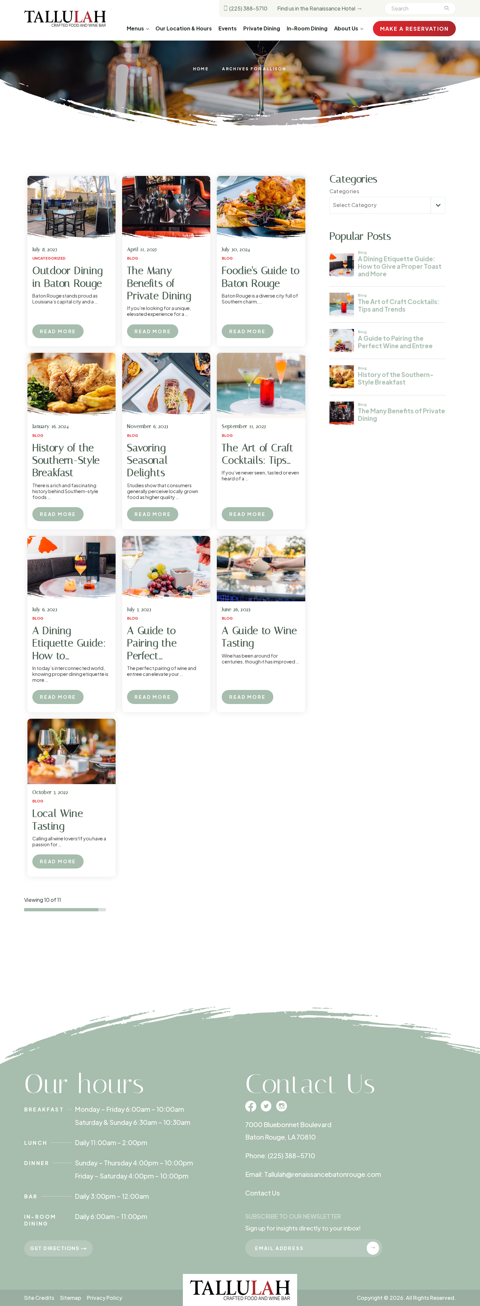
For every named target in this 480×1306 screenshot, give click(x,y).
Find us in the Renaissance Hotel (316, 8)
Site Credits (39, 1297)
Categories (344, 191)
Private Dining (261, 28)
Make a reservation (414, 28)
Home (201, 68)
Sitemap (70, 1297)
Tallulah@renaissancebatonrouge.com (322, 1174)
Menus (135, 28)
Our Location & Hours (183, 28)
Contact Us (262, 1193)
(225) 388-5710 (247, 8)
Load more (49, 924)
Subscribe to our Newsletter (293, 1216)
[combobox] (387, 205)
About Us (346, 28)
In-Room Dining (307, 28)
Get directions (55, 1248)
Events (227, 28)
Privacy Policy (104, 1297)
